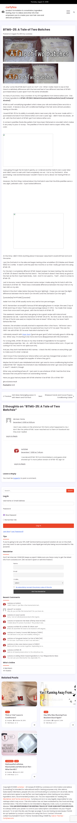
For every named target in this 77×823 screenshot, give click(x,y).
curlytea (11, 7)
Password (7, 509)
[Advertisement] (15, 199)
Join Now (6, 531)
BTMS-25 (18, 650)
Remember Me (10, 520)
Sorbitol (18, 603)
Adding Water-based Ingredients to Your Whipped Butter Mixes (36, 656)
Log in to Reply (11, 436)
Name (15, 564)
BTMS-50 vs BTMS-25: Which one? (26, 627)
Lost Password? (17, 531)
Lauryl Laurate (20, 615)
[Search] (73, 12)
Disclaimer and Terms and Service (16, 799)
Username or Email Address (14, 501)
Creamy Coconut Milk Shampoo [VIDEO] (29, 632)
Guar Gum (26, 334)
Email (15, 571)
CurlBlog (9, 761)
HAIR (13, 385)
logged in (16, 478)
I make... (16, 579)
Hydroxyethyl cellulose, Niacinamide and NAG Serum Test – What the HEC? (18, 766)
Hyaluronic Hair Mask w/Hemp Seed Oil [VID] (30, 621)
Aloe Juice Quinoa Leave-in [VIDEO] (27, 644)
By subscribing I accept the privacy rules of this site (34, 587)
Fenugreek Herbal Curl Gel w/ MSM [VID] (29, 638)
